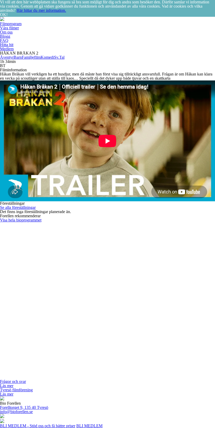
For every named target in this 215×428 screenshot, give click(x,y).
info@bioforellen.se (16, 411)
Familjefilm (31, 57)
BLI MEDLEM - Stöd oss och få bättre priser (37, 426)
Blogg (5, 36)
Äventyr (7, 57)
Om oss (6, 32)
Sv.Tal (59, 57)
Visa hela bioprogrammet (20, 220)
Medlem (7, 49)
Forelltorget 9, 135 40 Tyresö (24, 407)
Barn (18, 57)
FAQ (4, 40)
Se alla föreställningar (18, 207)
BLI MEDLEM (89, 426)
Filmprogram (11, 23)
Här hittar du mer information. (41, 10)
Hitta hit (6, 44)
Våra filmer (9, 28)
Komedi (47, 57)
